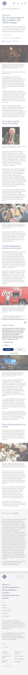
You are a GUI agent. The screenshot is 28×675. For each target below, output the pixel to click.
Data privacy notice (8, 342)
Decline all (20, 349)
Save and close (14, 353)
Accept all (8, 349)
